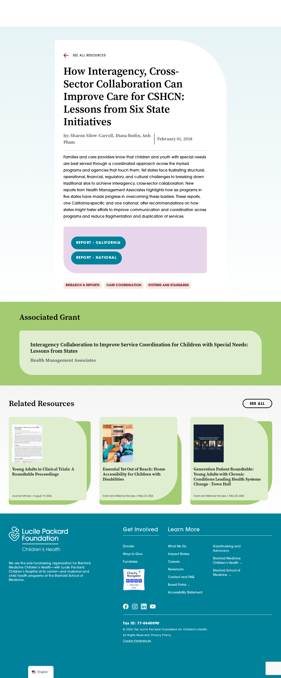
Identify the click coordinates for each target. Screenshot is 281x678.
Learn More (184, 530)
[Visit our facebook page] (126, 607)
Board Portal (177, 585)
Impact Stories (178, 554)
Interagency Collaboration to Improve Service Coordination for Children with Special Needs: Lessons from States (139, 347)
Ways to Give (132, 554)
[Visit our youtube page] (153, 607)
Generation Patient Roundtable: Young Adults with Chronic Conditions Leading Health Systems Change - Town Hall (227, 476)
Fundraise (130, 562)
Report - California (98, 243)
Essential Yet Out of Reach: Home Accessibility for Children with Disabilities (134, 474)
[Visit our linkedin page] (144, 607)
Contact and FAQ (181, 577)
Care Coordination (123, 285)
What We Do (177, 546)
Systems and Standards (168, 285)
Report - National (96, 258)
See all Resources (89, 55)
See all (257, 404)
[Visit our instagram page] (135, 607)
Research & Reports (82, 285)
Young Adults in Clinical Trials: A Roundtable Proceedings (43, 471)
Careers (174, 562)
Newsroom (176, 569)
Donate (128, 546)
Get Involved (140, 530)
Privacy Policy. (161, 635)
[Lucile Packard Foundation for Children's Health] (38, 539)
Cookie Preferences (137, 641)
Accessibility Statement (185, 592)
